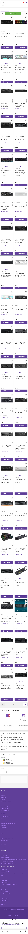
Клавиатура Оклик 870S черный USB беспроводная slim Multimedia (20, 139)
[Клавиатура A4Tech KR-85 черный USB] (7, 331)
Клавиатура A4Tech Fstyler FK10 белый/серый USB (20, 481)
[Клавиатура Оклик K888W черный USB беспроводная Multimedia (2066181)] (21, 91)
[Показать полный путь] (3, 5)
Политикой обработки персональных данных (10, 924)
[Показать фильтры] (26, 13)
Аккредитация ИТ (5, 810)
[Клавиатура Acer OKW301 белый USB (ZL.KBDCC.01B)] (21, 262)
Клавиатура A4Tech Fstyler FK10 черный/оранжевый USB (6, 515)
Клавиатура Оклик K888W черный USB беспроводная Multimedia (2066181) (20, 104)
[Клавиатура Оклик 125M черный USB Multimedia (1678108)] (21, 674)
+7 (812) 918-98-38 (4, 900)
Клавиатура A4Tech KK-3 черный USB (6, 446)
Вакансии (3, 797)
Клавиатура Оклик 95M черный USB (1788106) (19, 652)
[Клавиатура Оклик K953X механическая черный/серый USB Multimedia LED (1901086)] (21, 605)
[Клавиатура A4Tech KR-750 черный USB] (7, 365)
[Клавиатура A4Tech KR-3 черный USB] (21, 365)
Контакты (3, 799)
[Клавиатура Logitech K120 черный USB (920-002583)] (7, 571)
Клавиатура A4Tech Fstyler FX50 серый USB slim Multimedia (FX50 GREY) (20, 448)
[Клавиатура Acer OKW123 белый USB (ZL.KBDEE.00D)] (21, 194)
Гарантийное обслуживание (8, 823)
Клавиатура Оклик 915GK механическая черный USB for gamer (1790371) (19, 36)
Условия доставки (5, 821)
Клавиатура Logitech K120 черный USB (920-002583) (5, 585)
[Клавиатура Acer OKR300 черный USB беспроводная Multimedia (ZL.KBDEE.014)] (7, 22)
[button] (26, 2)
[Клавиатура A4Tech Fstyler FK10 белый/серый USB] (21, 468)
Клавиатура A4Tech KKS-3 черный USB (20, 411)
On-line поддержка (5, 816)
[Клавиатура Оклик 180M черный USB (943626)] (21, 537)
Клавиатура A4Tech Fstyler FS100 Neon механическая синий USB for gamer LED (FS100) (20, 70)
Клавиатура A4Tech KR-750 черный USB (6, 377)
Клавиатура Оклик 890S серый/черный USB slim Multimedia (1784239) (6, 688)
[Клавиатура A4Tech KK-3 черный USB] (7, 434)
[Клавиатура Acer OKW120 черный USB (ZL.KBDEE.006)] (21, 228)
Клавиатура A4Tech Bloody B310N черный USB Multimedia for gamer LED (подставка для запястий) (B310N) (6, 551)
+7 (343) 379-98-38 (5, 871)
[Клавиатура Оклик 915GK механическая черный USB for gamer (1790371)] (21, 22)
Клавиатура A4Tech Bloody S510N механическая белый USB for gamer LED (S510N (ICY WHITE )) (6, 310)
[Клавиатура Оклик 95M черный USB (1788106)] (21, 640)
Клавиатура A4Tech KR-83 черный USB (20, 343)
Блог (2, 833)
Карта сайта (4, 827)
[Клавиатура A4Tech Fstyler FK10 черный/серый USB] (21, 502)
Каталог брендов (5, 806)
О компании (4, 793)
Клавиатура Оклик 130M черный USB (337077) (19, 584)
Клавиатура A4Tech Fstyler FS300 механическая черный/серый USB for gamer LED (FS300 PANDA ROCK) (6, 70)
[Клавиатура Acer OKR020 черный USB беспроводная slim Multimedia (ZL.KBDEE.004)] (7, 193)
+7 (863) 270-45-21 (4, 882)
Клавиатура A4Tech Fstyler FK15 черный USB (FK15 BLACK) (6, 481)
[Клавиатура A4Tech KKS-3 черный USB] (21, 399)
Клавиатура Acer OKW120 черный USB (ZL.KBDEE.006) (20, 241)
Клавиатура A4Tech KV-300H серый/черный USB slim (20, 309)
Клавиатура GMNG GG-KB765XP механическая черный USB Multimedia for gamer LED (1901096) (6, 173)
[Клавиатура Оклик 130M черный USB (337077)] (21, 571)
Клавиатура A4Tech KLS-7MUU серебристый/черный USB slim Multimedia (6, 413)
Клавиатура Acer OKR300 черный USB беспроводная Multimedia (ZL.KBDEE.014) (6, 36)
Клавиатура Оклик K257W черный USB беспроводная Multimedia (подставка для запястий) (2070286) (6, 139)
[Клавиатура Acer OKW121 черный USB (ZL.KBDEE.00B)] (7, 228)
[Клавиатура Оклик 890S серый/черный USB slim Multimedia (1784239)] (7, 674)
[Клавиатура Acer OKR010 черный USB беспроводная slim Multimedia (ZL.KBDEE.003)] (21, 159)
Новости (3, 795)
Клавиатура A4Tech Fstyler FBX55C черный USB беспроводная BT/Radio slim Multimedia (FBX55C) (6, 104)
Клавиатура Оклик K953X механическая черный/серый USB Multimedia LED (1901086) (20, 619)
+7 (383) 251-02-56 (4, 891)
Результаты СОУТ (5, 808)
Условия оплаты (5, 818)
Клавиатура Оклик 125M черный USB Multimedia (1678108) (20, 687)
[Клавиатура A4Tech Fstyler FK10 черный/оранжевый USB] (7, 502)
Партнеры (3, 804)
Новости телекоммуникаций (7, 836)
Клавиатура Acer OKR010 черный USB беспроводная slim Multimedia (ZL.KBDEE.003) (20, 173)
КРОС (2, 842)
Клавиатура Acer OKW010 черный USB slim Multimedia (6, 275)
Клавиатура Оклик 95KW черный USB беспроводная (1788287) (5, 653)
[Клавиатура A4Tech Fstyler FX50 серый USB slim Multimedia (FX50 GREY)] (21, 434)
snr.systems (3, 844)
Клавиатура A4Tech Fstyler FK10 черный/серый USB (20, 515)
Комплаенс (3, 825)
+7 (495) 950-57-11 (4, 855)
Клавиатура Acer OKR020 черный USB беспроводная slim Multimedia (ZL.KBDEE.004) (6, 207)
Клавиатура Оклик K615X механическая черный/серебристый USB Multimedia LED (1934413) (6, 619)
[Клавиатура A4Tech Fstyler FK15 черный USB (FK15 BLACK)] (7, 468)
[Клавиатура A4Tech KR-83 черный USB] (21, 331)
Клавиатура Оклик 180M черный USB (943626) (19, 550)
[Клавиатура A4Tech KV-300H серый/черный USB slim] (21, 296)
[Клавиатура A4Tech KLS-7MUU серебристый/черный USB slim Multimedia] (7, 399)
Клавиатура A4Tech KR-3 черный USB (20, 377)
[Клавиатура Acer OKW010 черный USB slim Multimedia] (7, 262)
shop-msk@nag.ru (5, 857)
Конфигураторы (5, 847)
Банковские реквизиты (6, 801)
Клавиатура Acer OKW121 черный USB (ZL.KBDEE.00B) (6, 241)
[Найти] (23, 2)
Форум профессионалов (7, 838)
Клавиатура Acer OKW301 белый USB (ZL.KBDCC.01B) (20, 275)
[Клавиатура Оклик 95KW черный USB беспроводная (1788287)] (7, 640)
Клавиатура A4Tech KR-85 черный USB (6, 343)
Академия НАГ (4, 840)
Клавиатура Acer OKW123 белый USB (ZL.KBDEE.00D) (20, 206)
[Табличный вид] (2, 13)
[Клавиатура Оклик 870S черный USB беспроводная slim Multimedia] (21, 125)
